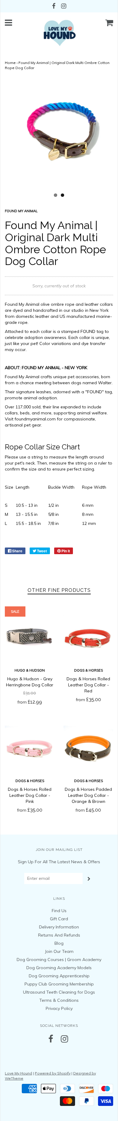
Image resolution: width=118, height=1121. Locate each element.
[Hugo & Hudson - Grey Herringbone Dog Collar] (29, 637)
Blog (59, 943)
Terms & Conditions (59, 1000)
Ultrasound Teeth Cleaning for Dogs (59, 992)
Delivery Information (59, 927)
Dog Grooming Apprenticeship (59, 976)
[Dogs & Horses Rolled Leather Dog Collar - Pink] (29, 747)
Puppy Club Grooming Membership (59, 984)
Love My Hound (18, 1073)
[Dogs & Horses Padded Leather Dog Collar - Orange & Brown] (88, 747)
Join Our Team (59, 951)
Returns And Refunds (59, 935)
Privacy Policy (59, 1008)
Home (10, 62)
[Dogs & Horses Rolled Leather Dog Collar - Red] (88, 637)
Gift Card (59, 918)
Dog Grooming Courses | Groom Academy (59, 959)
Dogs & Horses (88, 670)
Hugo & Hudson (30, 670)
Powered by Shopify (52, 1073)
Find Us (59, 910)
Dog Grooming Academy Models (59, 967)
